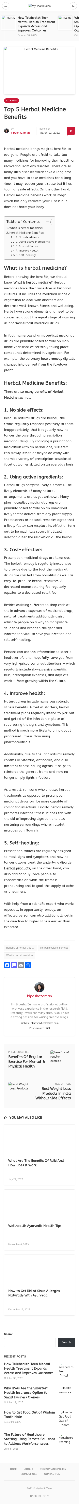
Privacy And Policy (53, 1469)
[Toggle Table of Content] (46, 222)
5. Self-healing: (26, 255)
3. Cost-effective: (27, 246)
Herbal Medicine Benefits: (26, 233)
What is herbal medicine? (26, 228)
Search (9, 1334)
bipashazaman (20, 132)
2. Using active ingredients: (33, 241)
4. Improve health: (27, 250)
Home (13, 1469)
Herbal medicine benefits (54, 947)
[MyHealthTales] (40, 6)
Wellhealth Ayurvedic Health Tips (34, 1226)
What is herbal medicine (19, 955)
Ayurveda (11, 100)
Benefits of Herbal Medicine (21, 947)
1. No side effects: (28, 237)
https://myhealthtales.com (45, 1023)
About (28, 1469)
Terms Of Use (28, 1474)
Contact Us (52, 1474)
